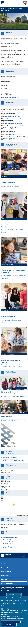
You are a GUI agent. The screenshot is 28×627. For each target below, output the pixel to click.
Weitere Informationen (7, 606)
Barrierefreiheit (17, 590)
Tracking (5, 614)
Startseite (4, 560)
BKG (19, 515)
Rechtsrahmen (5, 575)
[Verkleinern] (2, 499)
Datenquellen (25, 515)
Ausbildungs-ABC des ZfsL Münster (11, 546)
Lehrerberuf (4, 567)
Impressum (3, 590)
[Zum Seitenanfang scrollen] (25, 624)
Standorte (4, 564)
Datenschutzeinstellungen (14, 594)
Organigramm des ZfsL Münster (10, 537)
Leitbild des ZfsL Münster (9, 541)
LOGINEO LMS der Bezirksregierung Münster (13, 460)
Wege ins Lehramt (6, 571)
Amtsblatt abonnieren (7, 583)
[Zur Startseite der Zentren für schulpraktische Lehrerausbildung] (17, 3)
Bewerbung (4, 579)
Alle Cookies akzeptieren (9, 624)
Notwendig (6, 609)
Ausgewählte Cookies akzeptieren (10, 621)
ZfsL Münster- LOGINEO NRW (10, 457)
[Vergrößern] (2, 497)
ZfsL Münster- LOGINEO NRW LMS (11, 459)
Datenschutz (9, 590)
